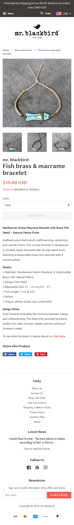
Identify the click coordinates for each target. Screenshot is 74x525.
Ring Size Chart (37, 397)
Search (37, 421)
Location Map (37, 417)
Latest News (37, 432)
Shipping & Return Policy (37, 407)
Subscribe (59, 495)
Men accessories (23, 50)
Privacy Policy (37, 412)
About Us (37, 388)
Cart (48, 13)
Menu (10, 13)
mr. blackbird (47, 506)
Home (6, 50)
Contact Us (37, 393)
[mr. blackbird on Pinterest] (37, 468)
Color (6, 198)
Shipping (8, 189)
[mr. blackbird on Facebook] (29, 468)
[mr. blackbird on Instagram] (45, 468)
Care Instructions (37, 402)
